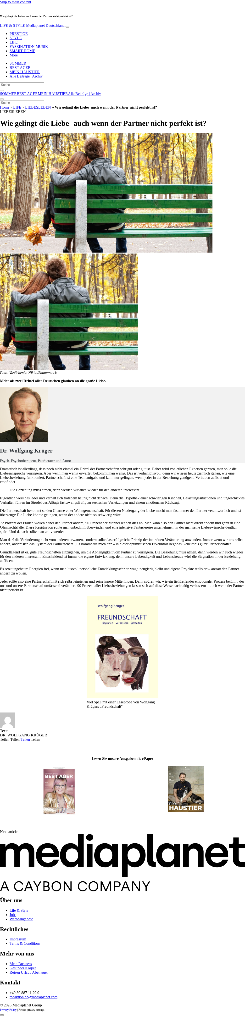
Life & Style (19, 910)
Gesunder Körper (23, 968)
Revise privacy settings (31, 1009)
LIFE (14, 42)
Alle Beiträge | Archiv (26, 76)
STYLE (16, 38)
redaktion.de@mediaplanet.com (33, 997)
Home (4, 107)
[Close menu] (2, 99)
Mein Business (21, 964)
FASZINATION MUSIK (29, 46)
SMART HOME (22, 51)
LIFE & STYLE (32, 25)
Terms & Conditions (25, 943)
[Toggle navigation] (67, 27)
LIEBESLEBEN (38, 107)
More (14, 55)
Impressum (18, 939)
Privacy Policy (8, 1009)
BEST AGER (20, 68)
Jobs (13, 915)
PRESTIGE (19, 34)
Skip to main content (15, 2)
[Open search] (2, 90)
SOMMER (18, 63)
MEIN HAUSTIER (25, 72)
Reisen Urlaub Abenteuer (29, 972)
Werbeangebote (21, 919)
